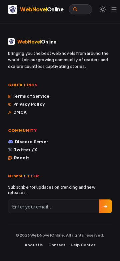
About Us (34, 245)
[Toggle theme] (102, 9)
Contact (56, 245)
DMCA (20, 112)
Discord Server (31, 141)
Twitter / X (25, 149)
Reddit (21, 157)
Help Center (83, 245)
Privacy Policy (29, 104)
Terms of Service (31, 96)
